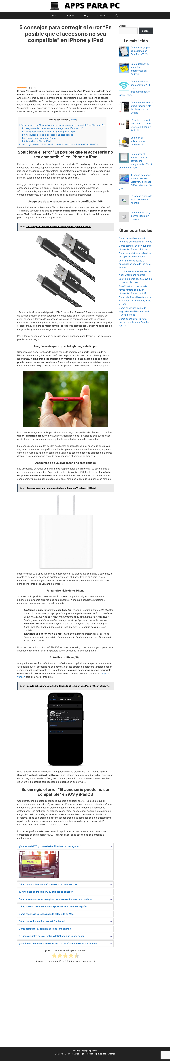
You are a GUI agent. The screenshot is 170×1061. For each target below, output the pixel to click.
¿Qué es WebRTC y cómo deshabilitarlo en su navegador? (50, 846)
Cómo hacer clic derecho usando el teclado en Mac (46, 914)
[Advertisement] (65, 66)
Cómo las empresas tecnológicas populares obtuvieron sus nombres (55, 899)
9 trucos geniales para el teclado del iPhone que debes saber (51, 936)
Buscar (122, 25)
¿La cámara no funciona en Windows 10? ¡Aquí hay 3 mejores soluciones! (58, 943)
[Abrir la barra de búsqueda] (116, 15)
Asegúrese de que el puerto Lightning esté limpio (49, 131)
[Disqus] (65, 1007)
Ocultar (73, 120)
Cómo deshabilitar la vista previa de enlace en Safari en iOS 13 (134, 322)
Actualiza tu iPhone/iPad (36, 141)
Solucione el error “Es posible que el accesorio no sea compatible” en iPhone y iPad (62, 125)
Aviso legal (79, 1053)
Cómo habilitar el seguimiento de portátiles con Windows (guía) (53, 906)
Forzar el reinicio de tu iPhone (39, 138)
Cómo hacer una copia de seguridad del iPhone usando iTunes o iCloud (134, 311)
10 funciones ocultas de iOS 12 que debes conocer (46, 891)
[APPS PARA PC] (85, 6)
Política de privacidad (96, 1053)
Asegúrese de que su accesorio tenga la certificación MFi (52, 128)
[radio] (54, 956)
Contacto (101, 15)
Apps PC (71, 15)
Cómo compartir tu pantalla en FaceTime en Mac (45, 928)
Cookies (69, 1053)
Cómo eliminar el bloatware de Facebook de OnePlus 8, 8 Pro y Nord (135, 300)
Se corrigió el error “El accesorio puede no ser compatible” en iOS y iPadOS (58, 144)
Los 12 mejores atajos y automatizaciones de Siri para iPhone (135, 264)
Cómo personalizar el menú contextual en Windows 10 (48, 884)
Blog (86, 15)
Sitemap (111, 1053)
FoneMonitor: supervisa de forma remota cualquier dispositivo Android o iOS (133, 289)
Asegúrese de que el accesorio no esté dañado (47, 134)
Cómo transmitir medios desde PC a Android (42, 921)
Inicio (54, 15)
